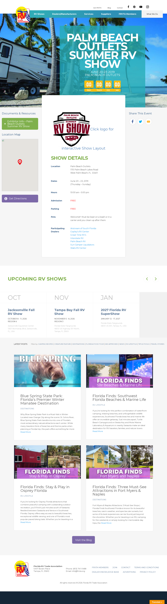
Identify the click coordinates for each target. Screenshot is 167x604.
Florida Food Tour (95, 344)
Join (114, 567)
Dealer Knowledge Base (105, 572)
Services (88, 14)
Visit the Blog (83, 540)
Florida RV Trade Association (23, 15)
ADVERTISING (129, 572)
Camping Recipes (45, 344)
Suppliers (106, 14)
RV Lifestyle (131, 344)
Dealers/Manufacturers (64, 14)
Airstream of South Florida (83, 228)
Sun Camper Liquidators (82, 245)
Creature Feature (63, 344)
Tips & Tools (143, 344)
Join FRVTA (97, 7)
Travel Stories (157, 344)
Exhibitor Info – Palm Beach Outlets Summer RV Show (20, 124)
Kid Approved (111, 344)
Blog (109, 7)
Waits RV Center (78, 248)
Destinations (78, 344)
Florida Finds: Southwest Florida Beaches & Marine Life (119, 398)
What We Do (152, 14)
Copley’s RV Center (79, 231)
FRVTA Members (127, 14)
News (122, 344)
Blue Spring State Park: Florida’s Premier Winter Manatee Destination (42, 399)
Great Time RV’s (78, 235)
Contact (120, 7)
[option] (23, 315)
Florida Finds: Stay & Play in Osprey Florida (45, 489)
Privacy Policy (148, 572)
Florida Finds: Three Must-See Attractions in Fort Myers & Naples (119, 490)
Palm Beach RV (78, 241)
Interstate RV (77, 238)
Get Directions (18, 198)
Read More (25, 432)
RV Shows (39, 14)
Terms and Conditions (146, 567)
